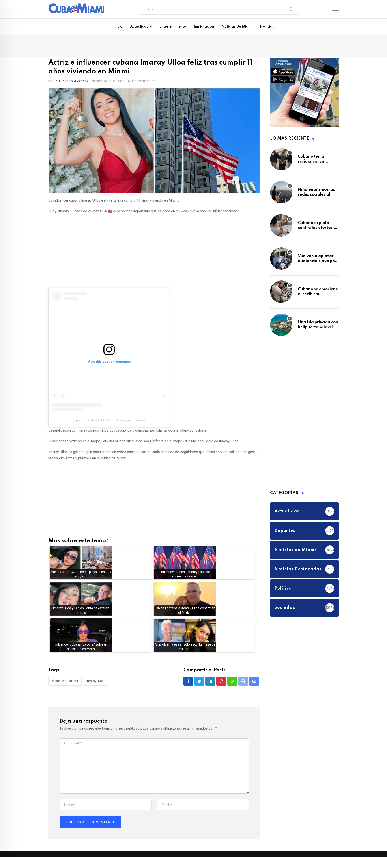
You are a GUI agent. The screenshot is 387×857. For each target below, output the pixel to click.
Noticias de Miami (236, 26)
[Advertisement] (154, 251)
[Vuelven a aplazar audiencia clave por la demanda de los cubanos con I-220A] (281, 261)
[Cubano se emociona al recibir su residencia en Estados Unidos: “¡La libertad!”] (281, 294)
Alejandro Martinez (71, 82)
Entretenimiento (172, 26)
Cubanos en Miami (65, 682)
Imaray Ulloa (95, 682)
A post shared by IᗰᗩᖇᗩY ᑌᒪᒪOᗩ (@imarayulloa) (109, 421)
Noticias (267, 26)
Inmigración (204, 26)
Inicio (118, 26)
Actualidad (139, 26)
